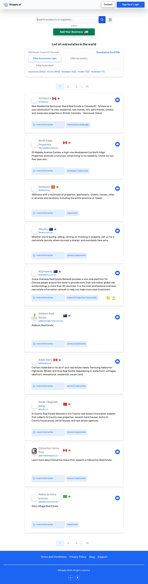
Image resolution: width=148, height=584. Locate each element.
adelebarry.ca (44, 363)
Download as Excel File (108, 52)
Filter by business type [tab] (44, 58)
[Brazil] (65, 496)
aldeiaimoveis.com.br (48, 502)
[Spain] (53, 186)
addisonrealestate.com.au (50, 321)
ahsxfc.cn (43, 409)
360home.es (44, 190)
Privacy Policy (77, 556)
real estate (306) (36, 72)
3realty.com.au (45, 232)
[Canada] (54, 98)
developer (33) (68, 72)
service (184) (53, 72)
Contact (108, 4)
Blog (92, 556)
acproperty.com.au (47, 275)
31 (87, 86)
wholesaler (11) (97, 72)
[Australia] (51, 229)
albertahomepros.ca (47, 455)
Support (103, 556)
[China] (65, 404)
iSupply (63, 570)
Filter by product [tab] (44, 65)
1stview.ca (43, 102)
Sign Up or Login (130, 4)
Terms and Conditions (53, 556)
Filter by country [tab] (79, 58)
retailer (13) (83, 72)
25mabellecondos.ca (48, 148)
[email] (117, 100)
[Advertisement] (137, 52)
